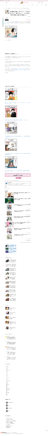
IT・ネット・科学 (8, 188)
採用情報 (20, 433)
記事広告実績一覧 (7, 427)
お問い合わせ (9, 433)
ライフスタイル (8, 380)
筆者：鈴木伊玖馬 (10, 182)
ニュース (7, 376)
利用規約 (47, 430)
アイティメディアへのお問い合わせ (9, 423)
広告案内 (7, 433)
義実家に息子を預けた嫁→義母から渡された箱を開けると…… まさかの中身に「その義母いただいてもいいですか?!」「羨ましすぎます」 (13, 283)
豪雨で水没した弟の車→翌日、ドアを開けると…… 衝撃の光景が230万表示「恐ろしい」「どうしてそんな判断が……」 (13, 270)
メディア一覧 (2, 433)
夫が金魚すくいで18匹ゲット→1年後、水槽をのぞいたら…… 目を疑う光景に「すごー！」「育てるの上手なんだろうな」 (13, 279)
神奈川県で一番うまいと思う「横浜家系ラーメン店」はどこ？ (13, 323)
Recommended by (26, 240)
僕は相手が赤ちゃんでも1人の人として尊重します (20, 69)
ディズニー (7, 375)
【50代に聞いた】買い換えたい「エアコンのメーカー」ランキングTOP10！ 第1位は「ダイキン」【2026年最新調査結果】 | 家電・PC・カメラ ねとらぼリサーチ (11, 349)
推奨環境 (22, 433)
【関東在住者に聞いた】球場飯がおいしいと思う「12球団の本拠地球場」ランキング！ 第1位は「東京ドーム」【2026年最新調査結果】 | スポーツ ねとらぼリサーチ (11, 339)
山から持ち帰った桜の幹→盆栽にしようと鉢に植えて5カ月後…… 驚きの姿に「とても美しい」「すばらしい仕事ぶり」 (13, 262)
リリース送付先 (7, 424)
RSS (15, 433)
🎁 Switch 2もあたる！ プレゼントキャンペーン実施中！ (5, 0)
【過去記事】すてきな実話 (17, 175)
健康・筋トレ (7, 384)
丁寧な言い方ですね (14, 68)
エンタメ (7, 367)
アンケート (7, 305)
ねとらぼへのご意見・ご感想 (9, 419)
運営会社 (18, 433)
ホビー (7, 379)
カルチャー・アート (8, 370)
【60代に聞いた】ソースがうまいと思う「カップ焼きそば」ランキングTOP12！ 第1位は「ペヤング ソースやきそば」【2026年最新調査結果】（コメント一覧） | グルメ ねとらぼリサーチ (11, 359)
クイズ (7, 371)
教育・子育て (7, 392)
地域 (6, 387)
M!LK (9, 405)
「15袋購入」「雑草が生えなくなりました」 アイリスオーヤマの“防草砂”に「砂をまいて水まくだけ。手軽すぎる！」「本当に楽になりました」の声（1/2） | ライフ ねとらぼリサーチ (11, 354)
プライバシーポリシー (13, 433)
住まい (7, 383)
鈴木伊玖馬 (29, 16)
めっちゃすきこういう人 (21, 68)
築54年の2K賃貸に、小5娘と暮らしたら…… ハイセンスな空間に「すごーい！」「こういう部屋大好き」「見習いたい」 (13, 296)
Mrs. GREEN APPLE (10, 402)
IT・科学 (7, 366)
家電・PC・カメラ (8, 388)
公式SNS (4, 433)
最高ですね (27, 68)
